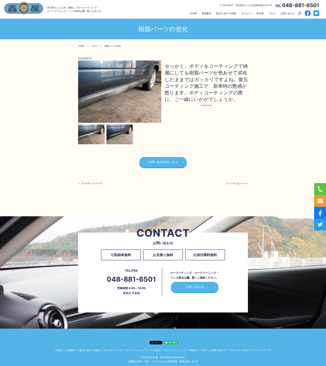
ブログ (272, 13)
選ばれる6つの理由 (226, 13)
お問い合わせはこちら (163, 162)
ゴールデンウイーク (91, 183)
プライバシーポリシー (241, 350)
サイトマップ (264, 350)
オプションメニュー (175, 350)
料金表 (260, 13)
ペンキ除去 (155, 350)
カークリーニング (135, 350)
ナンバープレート (235, 183)
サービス (246, 13)
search (299, 13)
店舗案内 (206, 13)
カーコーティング (112, 350)
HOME (193, 13)
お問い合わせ (287, 13)
